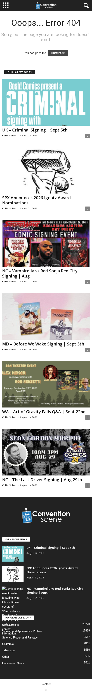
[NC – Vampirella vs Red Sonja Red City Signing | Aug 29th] (46, 243)
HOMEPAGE (58, 53)
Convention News (13, 663)
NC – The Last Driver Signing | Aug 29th (42, 480)
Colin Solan (9, 135)
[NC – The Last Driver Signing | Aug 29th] (46, 452)
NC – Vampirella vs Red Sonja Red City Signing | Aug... (39, 273)
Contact (46, 683)
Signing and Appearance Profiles (22, 631)
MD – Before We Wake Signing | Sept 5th (43, 344)
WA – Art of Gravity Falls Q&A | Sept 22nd (44, 412)
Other (5, 656)
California (8, 644)
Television (8, 650)
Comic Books (10, 624)
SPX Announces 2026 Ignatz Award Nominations (36, 200)
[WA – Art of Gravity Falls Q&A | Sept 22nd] (46, 384)
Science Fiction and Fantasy (20, 637)
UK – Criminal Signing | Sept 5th (34, 130)
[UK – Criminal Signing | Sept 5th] (46, 102)
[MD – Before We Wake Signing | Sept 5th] (46, 316)
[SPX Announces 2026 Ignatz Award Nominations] (46, 170)
